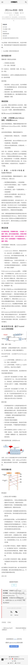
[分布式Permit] (14, 449)
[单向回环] (14, 336)
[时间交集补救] (26, 469)
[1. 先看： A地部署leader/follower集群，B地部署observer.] (26, 118)
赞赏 (14, 585)
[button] (2, 2)
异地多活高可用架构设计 (21, 629)
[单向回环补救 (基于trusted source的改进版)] (26, 326)
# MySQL (4, 622)
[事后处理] (26, 228)
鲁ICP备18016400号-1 (14, 656)
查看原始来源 (6, 33)
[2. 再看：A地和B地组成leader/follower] (26, 170)
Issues (15, 639)
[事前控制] (26, 101)
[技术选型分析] (26, 56)
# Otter (9, 622)
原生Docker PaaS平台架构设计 (7, 629)
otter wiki (3, 576)
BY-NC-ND (14, 600)
